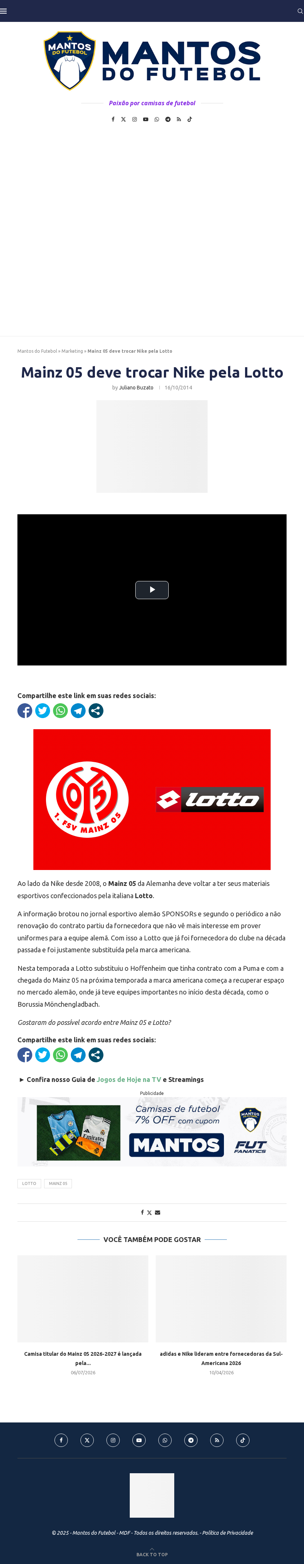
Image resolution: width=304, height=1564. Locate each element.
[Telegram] (168, 119)
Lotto (29, 1183)
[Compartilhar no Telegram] (78, 710)
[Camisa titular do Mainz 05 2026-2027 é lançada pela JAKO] (82, 1298)
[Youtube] (145, 119)
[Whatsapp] (157, 119)
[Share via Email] (157, 1212)
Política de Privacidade (227, 1533)
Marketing (72, 351)
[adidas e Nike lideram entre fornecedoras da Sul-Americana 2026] (221, 1298)
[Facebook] (113, 119)
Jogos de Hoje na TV (129, 1079)
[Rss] (179, 119)
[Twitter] (123, 119)
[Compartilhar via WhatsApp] (60, 710)
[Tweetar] (42, 710)
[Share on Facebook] (142, 1212)
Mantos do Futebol (37, 351)
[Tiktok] (189, 119)
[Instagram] (134, 119)
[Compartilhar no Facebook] (24, 710)
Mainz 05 (58, 1183)
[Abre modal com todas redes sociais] (96, 710)
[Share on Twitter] (149, 1212)
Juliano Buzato (136, 388)
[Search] (300, 11)
